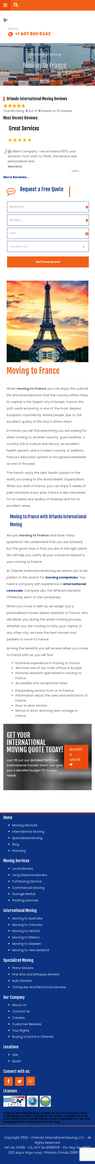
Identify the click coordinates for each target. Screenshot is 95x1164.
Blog (15, 844)
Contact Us (21, 1011)
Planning (19, 851)
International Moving (44, 54)
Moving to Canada (27, 925)
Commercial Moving (28, 888)
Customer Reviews (26, 1024)
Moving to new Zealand (30, 950)
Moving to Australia (27, 918)
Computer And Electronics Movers (39, 987)
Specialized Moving (27, 838)
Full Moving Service (27, 881)
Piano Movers (22, 968)
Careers (18, 1018)
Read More (14, 166)
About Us (19, 1005)
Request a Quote (76, 754)
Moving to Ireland (26, 931)
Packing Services (25, 900)
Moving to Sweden (26, 944)
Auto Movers (22, 981)
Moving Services (25, 825)
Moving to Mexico (26, 937)
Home (30, 74)
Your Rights (20, 1030)
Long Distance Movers (29, 875)
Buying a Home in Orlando (33, 1036)
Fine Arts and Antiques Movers (35, 974)
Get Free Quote (48, 262)
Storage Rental (23, 894)
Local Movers (22, 868)
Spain (16, 1061)
